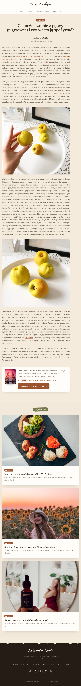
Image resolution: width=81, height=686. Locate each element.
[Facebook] (40, 671)
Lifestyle (39, 11)
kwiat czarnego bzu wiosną (28, 56)
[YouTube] (46, 671)
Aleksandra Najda (40, 4)
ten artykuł (53, 93)
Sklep (60, 664)
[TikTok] (35, 671)
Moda (47, 11)
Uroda (54, 11)
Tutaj (35, 202)
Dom (60, 11)
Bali (21, 11)
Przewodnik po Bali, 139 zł (32, 386)
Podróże (29, 11)
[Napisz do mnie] (51, 671)
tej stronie (29, 338)
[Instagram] (30, 671)
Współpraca (70, 664)
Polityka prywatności (50, 681)
